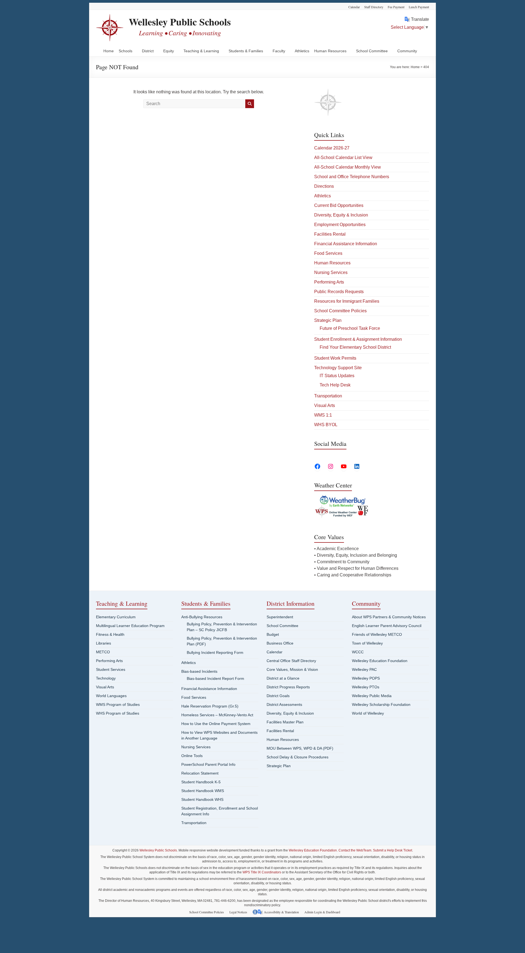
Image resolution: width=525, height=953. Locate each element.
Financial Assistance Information (345, 243)
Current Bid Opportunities (338, 205)
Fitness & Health (110, 634)
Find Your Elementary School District (355, 347)
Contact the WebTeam (355, 850)
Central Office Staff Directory (291, 661)
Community (407, 51)
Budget (273, 634)
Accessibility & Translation (281, 912)
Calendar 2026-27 (331, 148)
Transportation (328, 396)
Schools (125, 51)
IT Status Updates (337, 375)
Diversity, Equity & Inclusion (341, 215)
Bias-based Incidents (199, 671)
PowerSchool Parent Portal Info (208, 764)
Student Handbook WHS (202, 799)
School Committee (372, 51)
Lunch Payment (419, 7)
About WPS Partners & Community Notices (389, 617)
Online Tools (192, 755)
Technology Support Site (338, 367)
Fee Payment (396, 7)
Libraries (103, 643)
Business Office (280, 643)
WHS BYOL (325, 424)
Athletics (302, 51)
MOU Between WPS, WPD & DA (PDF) (300, 748)
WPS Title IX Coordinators (262, 872)
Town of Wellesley (367, 643)
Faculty (279, 51)
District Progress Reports (288, 687)
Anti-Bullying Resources (201, 617)
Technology (106, 678)
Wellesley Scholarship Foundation (381, 704)
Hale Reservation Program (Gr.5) (209, 706)
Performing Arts (329, 282)
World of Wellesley (368, 713)
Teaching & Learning (201, 51)
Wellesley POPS (366, 678)
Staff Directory (373, 7)
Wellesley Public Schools (180, 22)
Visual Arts (324, 405)
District (148, 51)
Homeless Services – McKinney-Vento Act (217, 715)
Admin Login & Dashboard (322, 912)
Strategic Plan (328, 320)
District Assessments (284, 704)
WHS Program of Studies (117, 713)
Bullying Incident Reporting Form (215, 652)
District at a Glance (283, 678)
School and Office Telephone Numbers (351, 176)
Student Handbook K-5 (201, 782)
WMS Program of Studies (118, 704)
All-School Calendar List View (343, 157)
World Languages (111, 696)
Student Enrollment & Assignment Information (358, 339)
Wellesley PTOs (365, 687)
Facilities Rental (330, 234)
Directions (324, 186)
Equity (168, 51)
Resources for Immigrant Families (346, 301)
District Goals (278, 696)
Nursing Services (331, 272)
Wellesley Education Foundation (379, 661)
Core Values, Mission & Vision (292, 669)
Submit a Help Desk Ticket (392, 850)
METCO (103, 652)
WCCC (358, 652)
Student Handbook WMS (202, 791)
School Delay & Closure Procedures (297, 757)
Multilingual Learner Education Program (130, 625)
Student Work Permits (335, 358)
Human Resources (330, 51)
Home (108, 51)
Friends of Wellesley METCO (377, 634)
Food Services (328, 253)
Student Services (110, 669)
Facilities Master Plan (285, 722)
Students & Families (246, 51)
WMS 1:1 (323, 415)
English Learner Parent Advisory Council (386, 625)
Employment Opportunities (340, 224)
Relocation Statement (199, 773)
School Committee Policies (340, 310)
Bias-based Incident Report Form (215, 678)
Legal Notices (238, 912)
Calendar (354, 7)
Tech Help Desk (335, 385)
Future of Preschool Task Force (350, 328)
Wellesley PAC (364, 669)
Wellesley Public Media (372, 696)
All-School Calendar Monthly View (347, 167)
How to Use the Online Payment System (215, 723)
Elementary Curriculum (116, 617)
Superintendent (280, 617)
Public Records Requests (339, 291)
